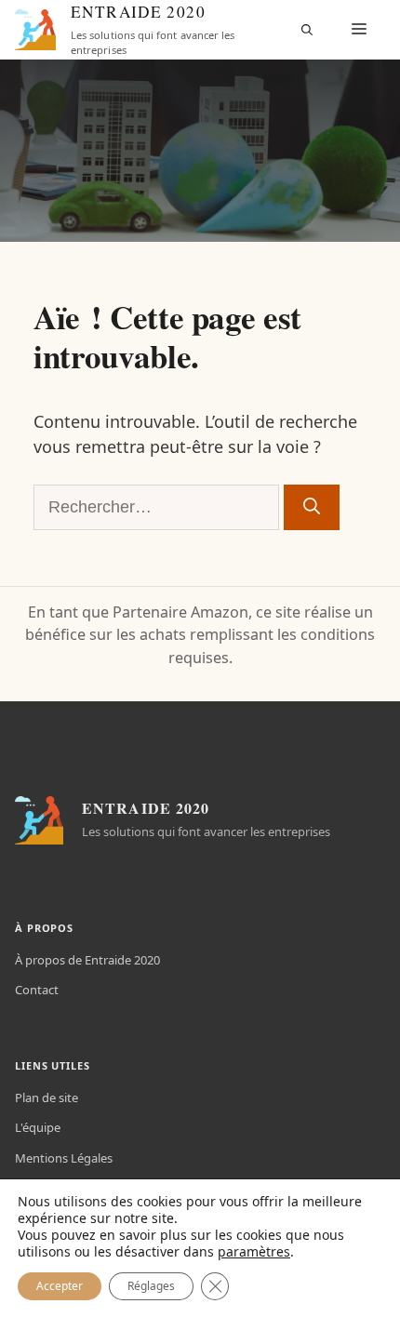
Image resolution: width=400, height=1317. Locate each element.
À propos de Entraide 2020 (87, 959)
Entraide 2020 (138, 12)
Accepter (59, 1286)
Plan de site (46, 1097)
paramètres (254, 1252)
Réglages (151, 1286)
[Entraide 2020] (35, 30)
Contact (37, 989)
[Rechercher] (312, 507)
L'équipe (37, 1127)
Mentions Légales (64, 1158)
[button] (307, 30)
